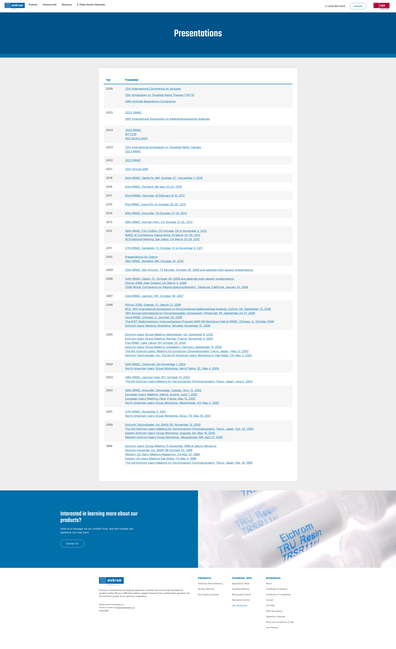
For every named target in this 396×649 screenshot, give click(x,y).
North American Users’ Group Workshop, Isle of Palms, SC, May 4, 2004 (172, 368)
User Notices (272, 627)
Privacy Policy (104, 610)
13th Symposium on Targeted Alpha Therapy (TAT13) (159, 95)
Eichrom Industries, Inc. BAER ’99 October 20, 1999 (158, 450)
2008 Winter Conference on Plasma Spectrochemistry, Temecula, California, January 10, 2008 (186, 287)
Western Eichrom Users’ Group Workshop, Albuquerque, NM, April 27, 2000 (174, 437)
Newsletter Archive (241, 600)
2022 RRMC (133, 160)
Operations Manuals (275, 616)
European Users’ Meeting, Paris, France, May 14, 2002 (160, 398)
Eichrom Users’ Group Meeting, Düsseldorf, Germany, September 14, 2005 (173, 347)
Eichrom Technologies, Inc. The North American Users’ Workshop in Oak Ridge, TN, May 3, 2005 (188, 355)
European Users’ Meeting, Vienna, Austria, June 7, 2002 (161, 394)
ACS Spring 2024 (136, 138)
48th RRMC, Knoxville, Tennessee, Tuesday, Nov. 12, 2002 (163, 390)
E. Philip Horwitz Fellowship (91, 4)
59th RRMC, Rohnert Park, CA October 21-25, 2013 (158, 222)
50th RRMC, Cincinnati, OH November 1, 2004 (155, 364)
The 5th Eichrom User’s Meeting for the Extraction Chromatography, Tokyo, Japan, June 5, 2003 (188, 381)
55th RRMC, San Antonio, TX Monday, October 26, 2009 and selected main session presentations (189, 270)
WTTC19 (130, 134)
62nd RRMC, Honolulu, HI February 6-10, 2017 (155, 195)
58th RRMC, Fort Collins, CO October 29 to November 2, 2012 (166, 230)
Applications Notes (241, 583)
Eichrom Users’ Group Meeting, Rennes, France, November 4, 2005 (169, 338)
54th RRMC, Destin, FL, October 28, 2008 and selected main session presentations (179, 278)
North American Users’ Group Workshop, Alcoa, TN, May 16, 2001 (168, 415)
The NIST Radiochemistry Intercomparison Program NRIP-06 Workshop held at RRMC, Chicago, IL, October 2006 (199, 321)
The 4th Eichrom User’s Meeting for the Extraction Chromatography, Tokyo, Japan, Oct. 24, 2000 (189, 428)
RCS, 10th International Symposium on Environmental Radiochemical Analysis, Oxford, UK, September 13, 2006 (198, 309)
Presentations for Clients (141, 257)
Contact (269, 600)
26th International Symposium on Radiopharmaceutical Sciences (167, 119)
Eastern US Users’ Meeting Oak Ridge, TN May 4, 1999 (160, 458)
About (269, 583)
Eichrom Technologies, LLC (125, 607)
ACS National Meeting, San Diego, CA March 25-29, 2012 (162, 239)
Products (33, 4)
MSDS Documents (274, 611)
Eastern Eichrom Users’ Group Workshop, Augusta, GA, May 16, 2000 (170, 433)
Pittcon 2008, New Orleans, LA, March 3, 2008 (155, 283)
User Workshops (239, 605)
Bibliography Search (241, 594)
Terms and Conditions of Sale (280, 622)
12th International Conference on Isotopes (153, 88)
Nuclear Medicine (206, 589)
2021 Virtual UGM (136, 169)
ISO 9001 (270, 605)
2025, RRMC (133, 112)
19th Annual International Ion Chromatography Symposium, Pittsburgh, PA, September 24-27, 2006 (190, 313)
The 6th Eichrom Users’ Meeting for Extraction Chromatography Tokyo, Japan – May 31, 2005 (187, 351)
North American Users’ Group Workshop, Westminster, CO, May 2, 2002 (172, 402)
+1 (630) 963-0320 (335, 6)
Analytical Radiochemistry (210, 583)
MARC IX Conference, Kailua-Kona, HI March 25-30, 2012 (162, 235)
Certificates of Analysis (276, 589)
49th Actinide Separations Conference (150, 101)
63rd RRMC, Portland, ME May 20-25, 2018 (153, 186)
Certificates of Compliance (278, 594)
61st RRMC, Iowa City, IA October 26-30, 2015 (155, 204)
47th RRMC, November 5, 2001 (145, 411)
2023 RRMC (133, 151)
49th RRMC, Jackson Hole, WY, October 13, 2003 (157, 377)
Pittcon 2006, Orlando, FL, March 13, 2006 (153, 304)
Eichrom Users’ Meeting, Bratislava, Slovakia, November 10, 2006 (167, 325)
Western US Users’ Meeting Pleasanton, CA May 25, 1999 (162, 454)
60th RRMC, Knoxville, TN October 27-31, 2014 (156, 213)
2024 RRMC (133, 130)
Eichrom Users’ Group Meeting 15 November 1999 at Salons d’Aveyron (171, 446)
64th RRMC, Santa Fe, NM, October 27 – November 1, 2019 (163, 178)
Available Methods (241, 589)
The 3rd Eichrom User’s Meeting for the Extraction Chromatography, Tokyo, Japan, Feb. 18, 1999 (188, 462)
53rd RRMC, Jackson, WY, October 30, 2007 (154, 296)
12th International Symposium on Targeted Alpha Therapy (163, 147)
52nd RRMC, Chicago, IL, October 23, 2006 (153, 317)
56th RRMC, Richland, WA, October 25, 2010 (154, 261)
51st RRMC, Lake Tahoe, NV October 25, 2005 (155, 342)
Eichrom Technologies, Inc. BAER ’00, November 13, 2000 (162, 424)
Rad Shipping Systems (208, 594)
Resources (67, 4)
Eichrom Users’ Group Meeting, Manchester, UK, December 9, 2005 (169, 334)
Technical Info (49, 4)
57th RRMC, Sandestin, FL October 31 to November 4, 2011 (164, 248)
